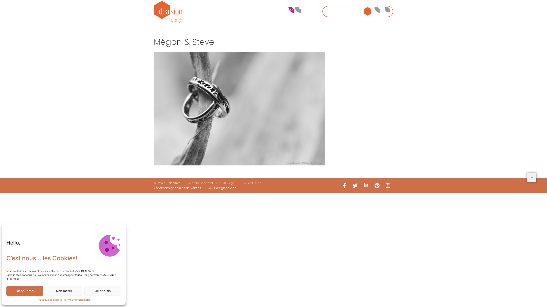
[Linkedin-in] (366, 185)
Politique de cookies (50, 299)
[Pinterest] (377, 185)
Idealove (174, 183)
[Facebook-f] (344, 185)
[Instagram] (388, 185)
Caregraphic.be (225, 188)
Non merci (64, 291)
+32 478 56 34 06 (253, 183)
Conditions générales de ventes (178, 188)
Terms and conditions (77, 299)
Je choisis (103, 291)
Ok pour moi (25, 291)
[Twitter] (355, 185)
